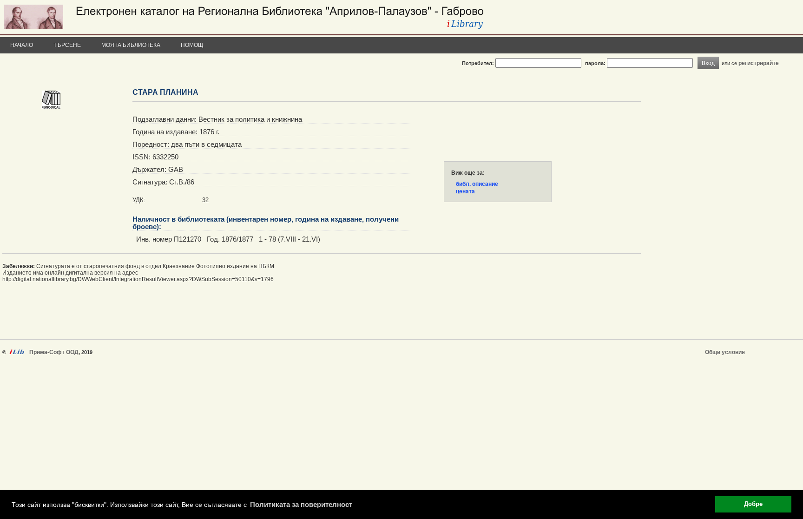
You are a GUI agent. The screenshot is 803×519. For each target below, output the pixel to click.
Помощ (192, 45)
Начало (21, 45)
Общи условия (725, 352)
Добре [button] (753, 504)
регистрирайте (758, 63)
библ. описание (477, 184)
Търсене (67, 45)
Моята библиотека (130, 45)
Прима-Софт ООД (54, 352)
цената (465, 191)
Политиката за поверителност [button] (301, 504)
